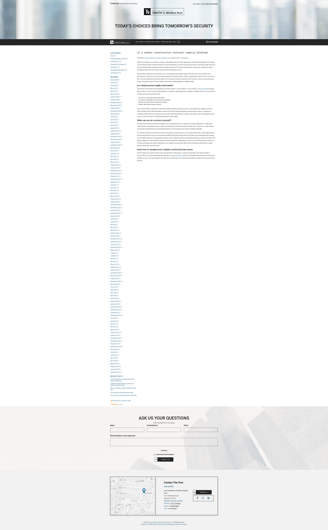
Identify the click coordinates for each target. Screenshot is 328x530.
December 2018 (115, 338)
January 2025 (114, 133)
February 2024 (114, 165)
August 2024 (114, 148)
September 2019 (115, 315)
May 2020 (113, 292)
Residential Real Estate (117, 70)
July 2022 (113, 219)
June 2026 (113, 85)
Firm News (113, 67)
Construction (184, 58)
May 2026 (113, 88)
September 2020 (115, 281)
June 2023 (113, 187)
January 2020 (114, 304)
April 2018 (113, 361)
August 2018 (114, 349)
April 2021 (113, 261)
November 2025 (115, 105)
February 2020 (114, 301)
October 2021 (114, 244)
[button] (326, 517)
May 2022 (113, 224)
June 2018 (113, 355)
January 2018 (114, 369)
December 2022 (115, 204)
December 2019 (115, 307)
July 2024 (113, 150)
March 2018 (114, 363)
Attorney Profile (150, 42)
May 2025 (113, 122)
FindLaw (185, 524)
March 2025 (114, 128)
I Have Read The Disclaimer (165, 454)
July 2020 (113, 287)
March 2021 (114, 264)
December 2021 (115, 239)
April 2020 (113, 295)
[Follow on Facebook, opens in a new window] (197, 498)
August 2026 (114, 80)
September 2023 (115, 179)
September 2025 (115, 111)
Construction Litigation (117, 64)
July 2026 (113, 82)
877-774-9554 (176, 503)
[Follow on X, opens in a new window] (203, 498)
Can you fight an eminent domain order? (122, 392)
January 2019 (114, 335)
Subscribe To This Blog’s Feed (122, 400)
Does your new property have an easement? (123, 395)
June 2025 (113, 119)
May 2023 (113, 190)
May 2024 (113, 156)
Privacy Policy (157, 524)
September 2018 (115, 346)
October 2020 (114, 278)
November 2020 (115, 275)
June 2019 (113, 321)
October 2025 (114, 108)
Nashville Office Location (173, 501)
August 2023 (114, 182)
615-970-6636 (213, 4)
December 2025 (115, 102)
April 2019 (113, 326)
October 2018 (114, 343)
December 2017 (115, 372)
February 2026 (114, 97)
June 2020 (113, 290)
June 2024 (113, 153)
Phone (186, 425)
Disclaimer (164, 450)
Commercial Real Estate (117, 58)
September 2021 (115, 247)
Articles (158, 42)
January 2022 (114, 236)
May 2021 (113, 258)
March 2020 (114, 298)
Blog (170, 42)
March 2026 (114, 94)
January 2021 (114, 270)
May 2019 (113, 324)
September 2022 (115, 213)
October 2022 (114, 210)
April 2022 (113, 227)
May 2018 (113, 358)
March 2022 (114, 230)
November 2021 (115, 241)
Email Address (152, 425)
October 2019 (114, 312)
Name (112, 425)
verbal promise (201, 89)
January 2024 (114, 168)
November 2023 (115, 173)
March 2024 (114, 162)
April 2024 (113, 159)
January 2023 (114, 202)
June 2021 (113, 256)
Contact (174, 42)
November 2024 (115, 139)
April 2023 (113, 193)
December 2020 (115, 273)
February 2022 (114, 233)
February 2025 (114, 131)
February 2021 (114, 267)
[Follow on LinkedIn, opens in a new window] (208, 498)
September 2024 (115, 145)
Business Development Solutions (171, 524)
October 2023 (114, 176)
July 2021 (113, 253)
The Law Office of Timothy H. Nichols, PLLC (158, 58)
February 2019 (114, 332)
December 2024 (115, 136)
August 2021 (114, 250)
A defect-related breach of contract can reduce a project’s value (122, 384)
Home (137, 42)
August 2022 (114, 216)
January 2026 (114, 99)
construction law (176, 155)
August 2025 (114, 114)
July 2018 (113, 352)
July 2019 (113, 318)
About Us (142, 42)
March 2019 (114, 329)
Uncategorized (114, 73)
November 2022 (115, 207)
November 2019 (115, 309)
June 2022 (113, 222)
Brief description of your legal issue (122, 436)
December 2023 (115, 170)
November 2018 (115, 341)
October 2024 (114, 142)
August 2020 (114, 284)
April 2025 (113, 125)
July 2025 (113, 116)
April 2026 (113, 91)
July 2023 (113, 185)
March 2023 (114, 196)
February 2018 (114, 366)
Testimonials (164, 42)
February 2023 (114, 199)
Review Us (203, 492)
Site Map (150, 524)
